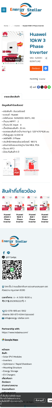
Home (6, 26)
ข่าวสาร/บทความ (10, 385)
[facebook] (4, 253)
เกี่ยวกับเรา (7, 378)
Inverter (17, 26)
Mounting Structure (12, 367)
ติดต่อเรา (36, 68)
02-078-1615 (11, 310)
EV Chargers (9, 374)
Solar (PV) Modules (12, 356)
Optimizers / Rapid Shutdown (17, 364)
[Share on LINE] (49, 87)
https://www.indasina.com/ (15, 332)
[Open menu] (3, 9)
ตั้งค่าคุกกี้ (40, 400)
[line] (8, 253)
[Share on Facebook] (38, 87)
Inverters (7, 360)
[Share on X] (42, 87)
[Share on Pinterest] (45, 87)
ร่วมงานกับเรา (8, 389)
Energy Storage (10, 371)
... (11, 26)
